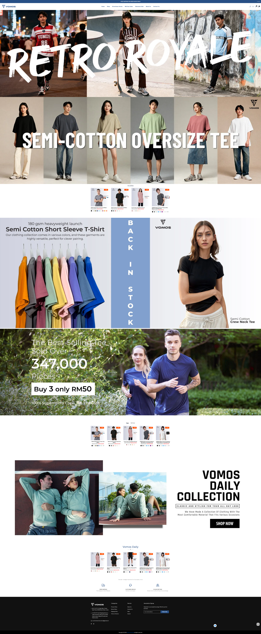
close (3, 1)
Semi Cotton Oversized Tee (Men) (119, 207)
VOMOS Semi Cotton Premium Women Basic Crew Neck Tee (163, 568)
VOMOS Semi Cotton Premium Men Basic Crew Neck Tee (160, 208)
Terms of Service (115, 613)
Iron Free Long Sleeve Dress (138, 207)
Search (129, 613)
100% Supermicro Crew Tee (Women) (115, 442)
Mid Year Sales (129, 6)
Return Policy (114, 609)
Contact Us (156, 6)
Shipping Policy (114, 611)
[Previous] (93, 433)
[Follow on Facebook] (91, 624)
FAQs (128, 611)
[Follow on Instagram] (93, 624)
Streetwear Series (117, 6)
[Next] (168, 433)
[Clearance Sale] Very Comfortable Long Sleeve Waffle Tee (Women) (99, 442)
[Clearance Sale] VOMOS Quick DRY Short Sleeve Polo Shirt (131, 442)
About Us (148, 6)
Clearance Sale (139, 6)
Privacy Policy (114, 607)
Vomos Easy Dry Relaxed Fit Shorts (129, 568)
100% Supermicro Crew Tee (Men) (99, 207)
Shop (108, 6)
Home (103, 6)
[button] (215, 626)
